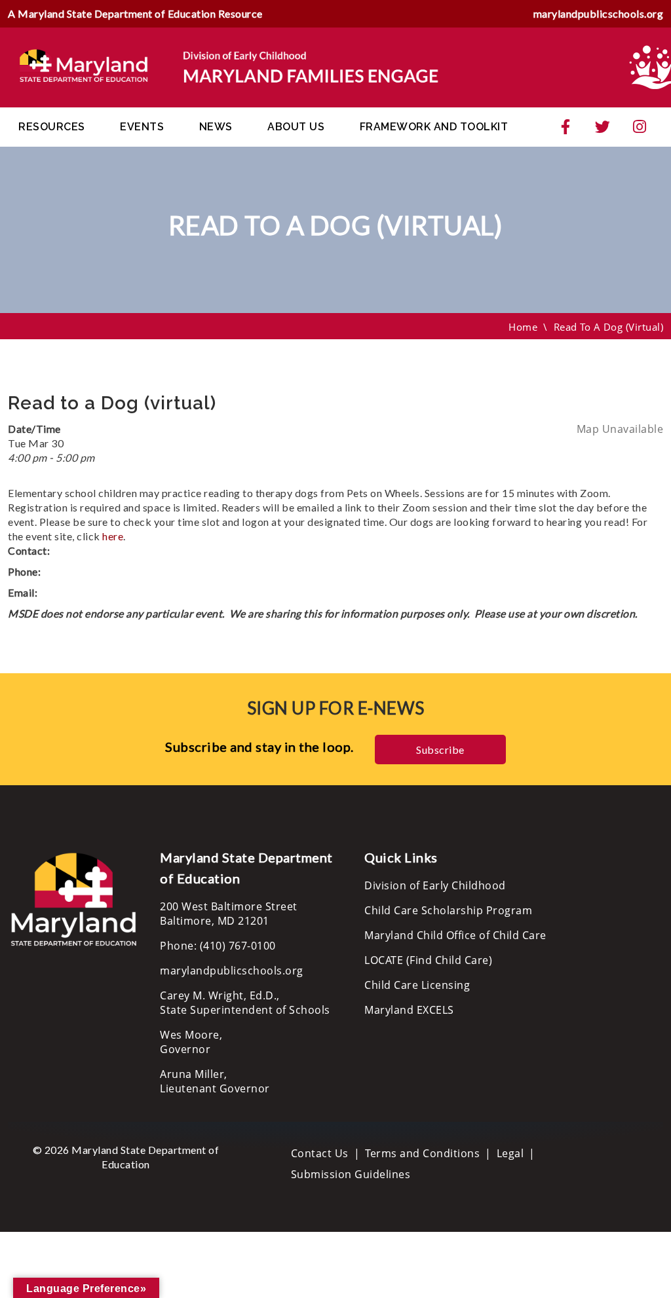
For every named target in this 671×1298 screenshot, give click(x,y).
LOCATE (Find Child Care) (428, 960)
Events (142, 127)
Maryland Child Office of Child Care (455, 935)
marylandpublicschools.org (598, 13)
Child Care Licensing (417, 985)
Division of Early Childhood (435, 885)
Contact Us (320, 1153)
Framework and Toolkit (434, 127)
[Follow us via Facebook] (565, 127)
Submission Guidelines (351, 1174)
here (112, 536)
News (216, 127)
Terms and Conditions (422, 1153)
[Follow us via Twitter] (603, 127)
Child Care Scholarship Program (448, 910)
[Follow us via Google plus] (639, 127)
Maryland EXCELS (409, 1010)
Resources (51, 127)
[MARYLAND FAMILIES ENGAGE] (229, 66)
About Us (295, 127)
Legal (510, 1153)
